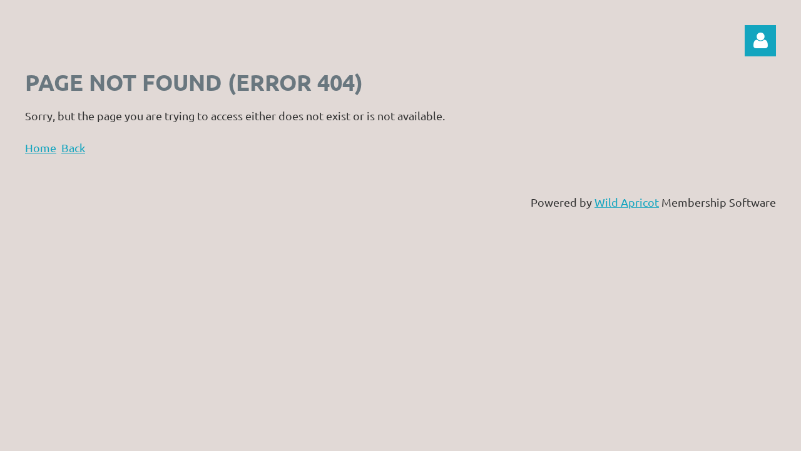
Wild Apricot (626, 202)
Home (40, 147)
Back (73, 147)
